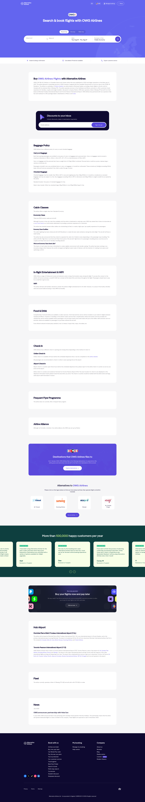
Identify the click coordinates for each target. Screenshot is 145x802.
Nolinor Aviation (59, 86)
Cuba (74, 93)
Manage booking (110, 3)
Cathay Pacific (47, 656)
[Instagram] (35, 777)
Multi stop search (53, 769)
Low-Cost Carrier (39, 223)
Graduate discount (54, 776)
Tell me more (71, 605)
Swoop (49, 652)
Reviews (99, 749)
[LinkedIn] (38, 777)
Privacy (26, 789)
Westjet (56, 652)
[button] (92, 3)
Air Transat (40, 656)
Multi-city (81, 32)
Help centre (76, 749)
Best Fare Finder (53, 764)
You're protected (53, 757)
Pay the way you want (55, 754)
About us (99, 747)
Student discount (53, 774)
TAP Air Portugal (82, 656)
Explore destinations (71, 468)
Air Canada (43, 640)
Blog (98, 752)
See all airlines (71, 515)
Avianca (54, 656)
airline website (94, 356)
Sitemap (40, 789)
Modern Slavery (101, 759)
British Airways (59, 640)
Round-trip (64, 32)
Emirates (59, 656)
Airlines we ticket (53, 747)
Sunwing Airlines (67, 640)
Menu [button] (121, 3)
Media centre (101, 754)
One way (72, 32)
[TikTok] (32, 777)
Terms (32, 789)
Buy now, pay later (53, 749)
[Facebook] (25, 777)
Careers (99, 757)
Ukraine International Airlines (69, 656)
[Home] (26, 3)
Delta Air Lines (50, 640)
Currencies (51, 771)
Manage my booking (78, 747)
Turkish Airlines (79, 640)
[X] (28, 777)
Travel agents (52, 761)
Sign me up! (98, 125)
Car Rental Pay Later (54, 752)
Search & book (52, 766)
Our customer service (55, 759)
